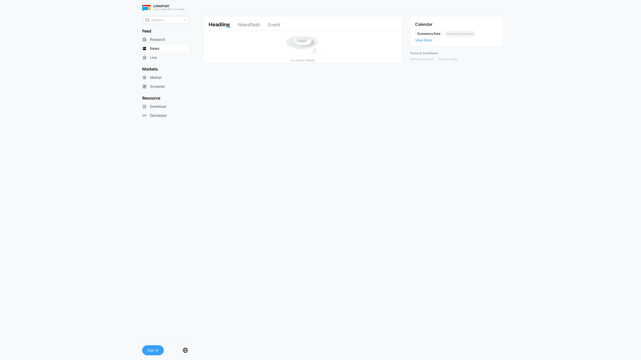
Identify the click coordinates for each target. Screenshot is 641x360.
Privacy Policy (448, 59)
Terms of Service (421, 59)
